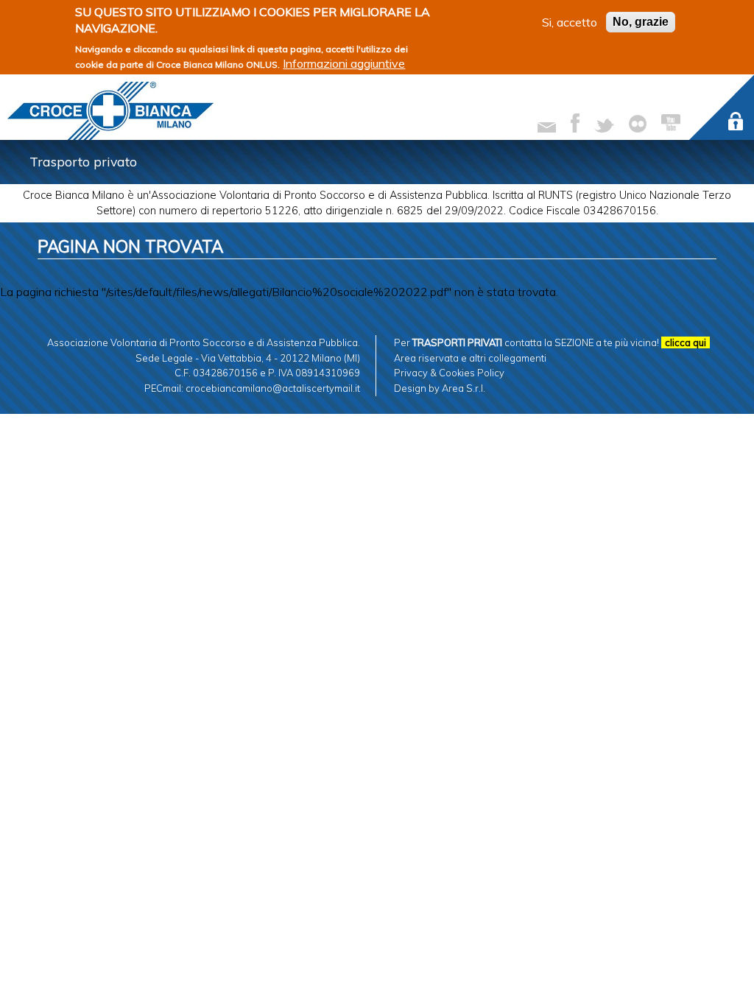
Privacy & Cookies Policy (449, 373)
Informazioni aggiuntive (344, 63)
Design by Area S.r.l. (439, 388)
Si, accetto (569, 22)
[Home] (110, 111)
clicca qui (685, 342)
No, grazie (641, 21)
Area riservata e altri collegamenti (470, 358)
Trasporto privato (83, 161)
